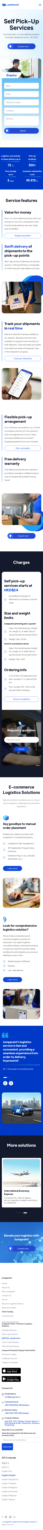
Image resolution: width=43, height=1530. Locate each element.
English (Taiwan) (8, 1499)
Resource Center (9, 1308)
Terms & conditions (21, 699)
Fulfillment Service (9, 1358)
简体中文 (5, 1467)
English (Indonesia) (10, 1491)
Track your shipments (23, 358)
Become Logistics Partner (12, 1304)
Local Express (7, 1316)
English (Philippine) (9, 1487)
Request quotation (23, 235)
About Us (6, 1287)
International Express (10, 1322)
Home (4, 1283)
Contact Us (6, 1295)
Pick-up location (23, 448)
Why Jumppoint (8, 1291)
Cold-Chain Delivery (10, 1342)
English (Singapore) (10, 1479)
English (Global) (8, 1475)
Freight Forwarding (10, 1362)
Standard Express (9, 1330)
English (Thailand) (9, 1483)
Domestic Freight (9, 1354)
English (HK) (7, 1471)
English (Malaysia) (9, 1495)
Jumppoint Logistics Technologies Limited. (19, 1522)
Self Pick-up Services (11, 1338)
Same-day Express (10, 1334)
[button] (38, 4)
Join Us (5, 1299)
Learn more (12, 868)
